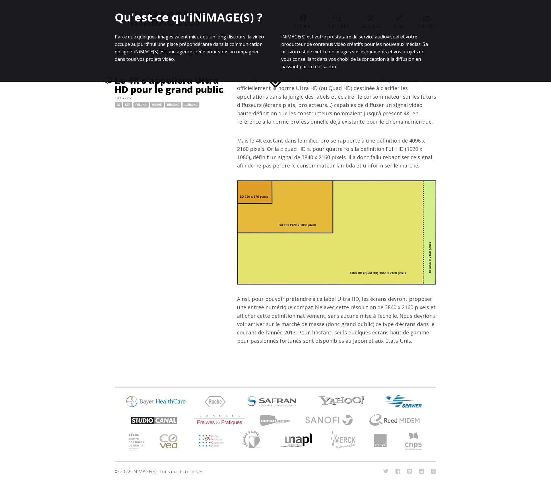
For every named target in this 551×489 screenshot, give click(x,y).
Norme (157, 105)
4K (118, 105)
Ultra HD (191, 105)
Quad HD (173, 105)
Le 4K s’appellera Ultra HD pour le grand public (169, 85)
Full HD (141, 105)
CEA (127, 105)
